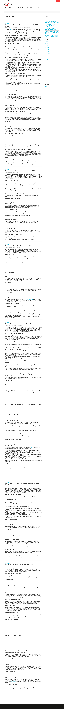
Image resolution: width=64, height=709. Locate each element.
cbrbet (14, 624)
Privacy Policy (32, 7)
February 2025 (47, 73)
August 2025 (47, 61)
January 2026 (47, 51)
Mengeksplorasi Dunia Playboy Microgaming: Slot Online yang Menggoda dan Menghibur (23, 404)
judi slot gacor (21, 486)
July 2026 (46, 41)
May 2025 (46, 67)
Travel (23, 7)
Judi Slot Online (7, 23)
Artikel (6, 7)
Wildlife (27, 7)
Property (19, 7)
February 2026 (47, 49)
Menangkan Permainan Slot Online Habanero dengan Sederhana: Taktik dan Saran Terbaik (23, 170)
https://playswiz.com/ (29, 299)
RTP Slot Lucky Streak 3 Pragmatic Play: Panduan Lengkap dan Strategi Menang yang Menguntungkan (52, 25)
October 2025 (47, 57)
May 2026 (46, 43)
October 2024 (47, 81)
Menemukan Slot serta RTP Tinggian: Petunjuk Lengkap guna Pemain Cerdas (20, 324)
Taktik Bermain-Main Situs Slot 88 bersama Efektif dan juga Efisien (19, 564)
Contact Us (58, 0)
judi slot (19, 172)
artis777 (6, 527)
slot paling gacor (20, 325)
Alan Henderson (15, 27)
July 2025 (46, 63)
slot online (19, 247)
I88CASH (46, 86)
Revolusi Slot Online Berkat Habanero (13, 635)
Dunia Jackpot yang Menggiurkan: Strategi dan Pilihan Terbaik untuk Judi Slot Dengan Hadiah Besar (22, 25)
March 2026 (47, 47)
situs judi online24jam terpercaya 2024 (25, 566)
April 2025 (46, 69)
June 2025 (46, 65)
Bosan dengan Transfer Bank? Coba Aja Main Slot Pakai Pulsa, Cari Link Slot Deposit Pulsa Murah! (52, 32)
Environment (10, 7)
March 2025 (47, 71)
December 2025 (47, 53)
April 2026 (46, 45)
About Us (37, 7)
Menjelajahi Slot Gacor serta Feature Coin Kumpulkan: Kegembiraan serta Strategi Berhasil (22, 484)
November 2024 (47, 79)
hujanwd (11, 29)
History (15, 7)
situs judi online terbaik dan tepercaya (24, 27)
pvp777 (32, 221)
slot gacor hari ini (13, 681)
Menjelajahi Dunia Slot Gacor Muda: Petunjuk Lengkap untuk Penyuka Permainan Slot (22, 246)
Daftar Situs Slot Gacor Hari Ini (23, 636)
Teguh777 (31, 447)
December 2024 (47, 77)
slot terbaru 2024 (21, 405)
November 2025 (47, 55)
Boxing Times (7, 3)
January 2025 (47, 75)
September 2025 (47, 59)
